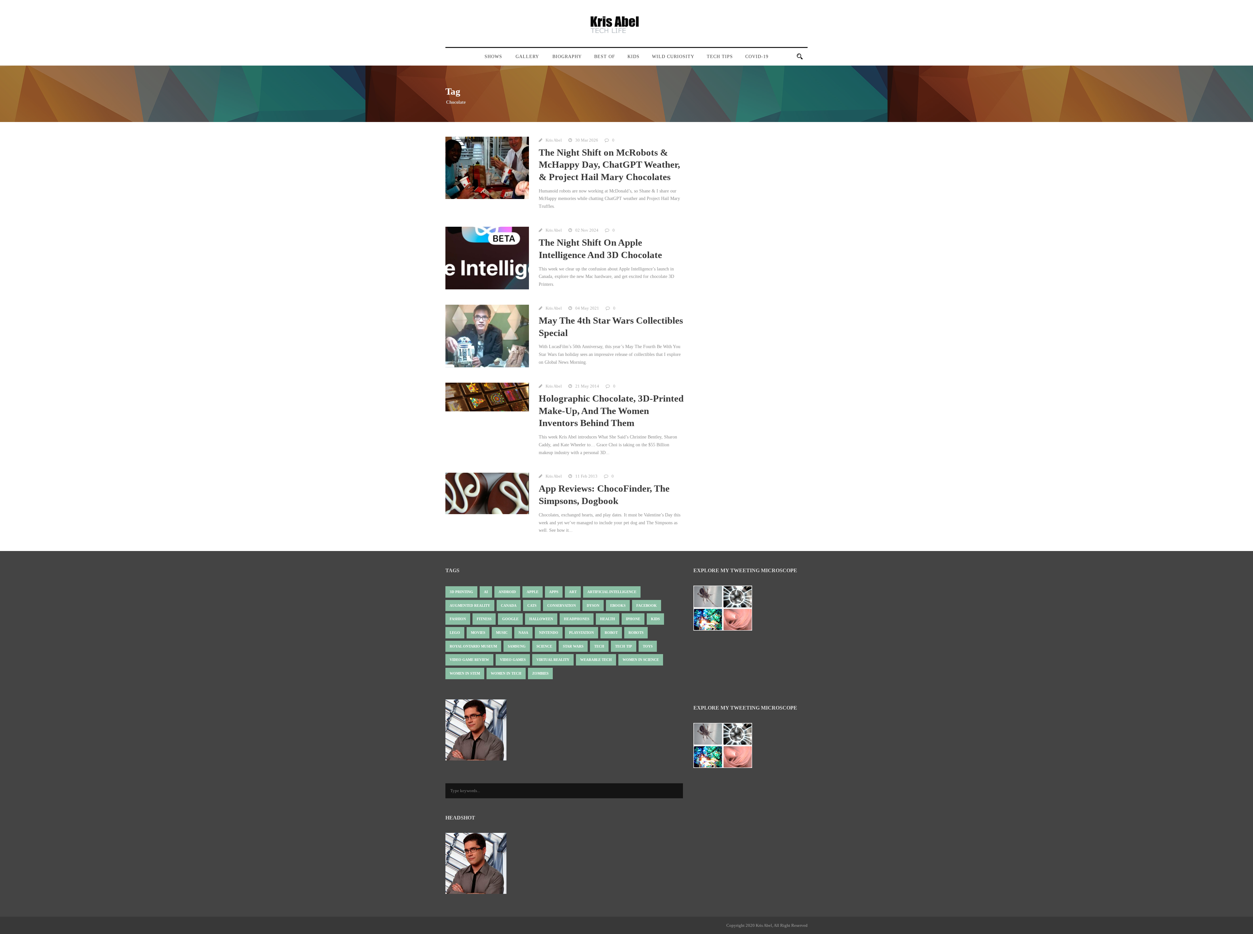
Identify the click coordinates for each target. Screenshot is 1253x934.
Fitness (484, 619)
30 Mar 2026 (586, 140)
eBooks (618, 605)
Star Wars (573, 646)
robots (635, 633)
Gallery (527, 56)
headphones (576, 619)
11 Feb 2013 (586, 476)
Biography (567, 56)
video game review (469, 660)
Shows (493, 56)
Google (510, 619)
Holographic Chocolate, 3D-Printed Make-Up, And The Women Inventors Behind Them (611, 410)
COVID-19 (756, 56)
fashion (458, 619)
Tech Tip (623, 646)
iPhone (633, 619)
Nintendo (548, 633)
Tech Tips (720, 56)
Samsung (517, 646)
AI (486, 592)
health (607, 619)
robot (611, 633)
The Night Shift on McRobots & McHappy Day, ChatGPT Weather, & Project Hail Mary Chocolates (609, 164)
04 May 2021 (587, 308)
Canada (509, 605)
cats (531, 605)
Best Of (604, 56)
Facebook (646, 605)
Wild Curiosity (673, 56)
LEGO (455, 633)
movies (478, 633)
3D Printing (461, 592)
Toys (648, 646)
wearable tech (596, 660)
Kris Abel (554, 140)
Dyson (593, 605)
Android (507, 592)
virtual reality (552, 660)
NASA (523, 633)
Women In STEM (465, 673)
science (544, 646)
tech (599, 646)
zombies (540, 673)
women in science (641, 660)
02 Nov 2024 (586, 230)
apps (553, 592)
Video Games (513, 660)
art (573, 592)
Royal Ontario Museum (473, 646)
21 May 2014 (587, 386)
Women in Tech (506, 673)
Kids (633, 56)
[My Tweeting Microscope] (726, 609)
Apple (532, 592)
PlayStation (581, 633)
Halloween (541, 619)
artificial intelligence (611, 592)
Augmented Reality (470, 605)
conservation (561, 605)
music (502, 633)
